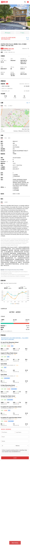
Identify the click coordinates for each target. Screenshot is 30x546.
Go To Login (27, 38)
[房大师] (4, 2)
